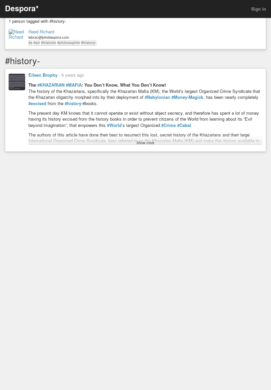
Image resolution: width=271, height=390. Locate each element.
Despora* (22, 8)
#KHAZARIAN (50, 85)
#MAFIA (74, 85)
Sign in (258, 9)
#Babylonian (157, 97)
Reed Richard (41, 31)
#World (114, 125)
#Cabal (184, 125)
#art (36, 42)
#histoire (48, 42)
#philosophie (68, 42)
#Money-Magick (187, 97)
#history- (89, 42)
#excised (37, 103)
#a (30, 42)
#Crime (168, 125)
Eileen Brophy (43, 75)
